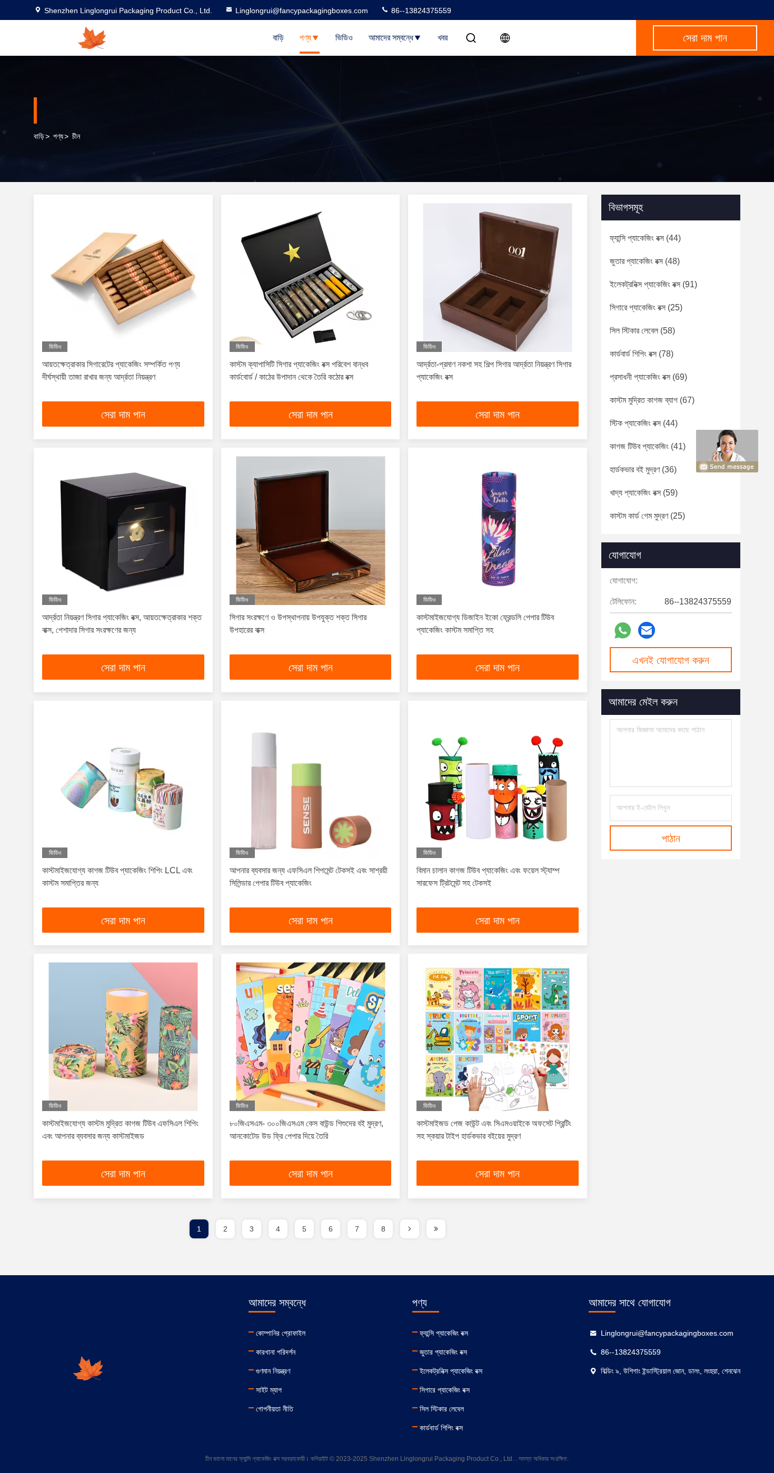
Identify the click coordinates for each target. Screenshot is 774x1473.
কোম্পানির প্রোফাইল (280, 1333)
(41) (648, 446)
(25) (646, 307)
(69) (648, 376)
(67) (652, 400)
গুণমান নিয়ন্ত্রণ (273, 1371)
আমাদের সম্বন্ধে (391, 37)
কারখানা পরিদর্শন (275, 1352)
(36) (643, 469)
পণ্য (305, 37)
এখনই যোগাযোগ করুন (670, 660)
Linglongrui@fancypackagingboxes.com (301, 10)
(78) (641, 353)
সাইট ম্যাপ (269, 1390)
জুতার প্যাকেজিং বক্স (443, 1352)
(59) (644, 492)
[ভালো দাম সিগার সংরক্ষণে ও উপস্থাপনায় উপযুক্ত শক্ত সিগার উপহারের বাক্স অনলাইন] (311, 530)
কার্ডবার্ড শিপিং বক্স (441, 1428)
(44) (645, 238)
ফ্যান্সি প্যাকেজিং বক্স (444, 1333)
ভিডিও (344, 37)
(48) (645, 261)
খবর (443, 37)
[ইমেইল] (646, 630)
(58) (642, 330)
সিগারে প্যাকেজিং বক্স (445, 1390)
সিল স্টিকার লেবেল (442, 1409)
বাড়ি (278, 37)
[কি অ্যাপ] (622, 630)
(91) (653, 284)
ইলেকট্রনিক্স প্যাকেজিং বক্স (451, 1371)
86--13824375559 (420, 10)
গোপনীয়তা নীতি (274, 1409)
